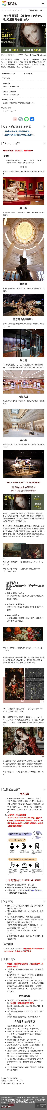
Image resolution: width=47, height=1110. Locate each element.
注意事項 (8, 901)
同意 (42, 1106)
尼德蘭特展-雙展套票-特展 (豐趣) (17, 131)
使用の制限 (9, 959)
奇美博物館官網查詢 (34, 890)
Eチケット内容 (11, 143)
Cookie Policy (6, 1106)
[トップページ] (9, 3)
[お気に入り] (15, 119)
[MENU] (43, 3)
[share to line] (26, 119)
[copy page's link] (20, 119)
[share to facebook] (32, 119)
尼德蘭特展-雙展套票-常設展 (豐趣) (18, 135)
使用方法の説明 (11, 789)
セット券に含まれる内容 (17, 126)
